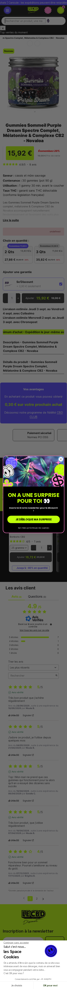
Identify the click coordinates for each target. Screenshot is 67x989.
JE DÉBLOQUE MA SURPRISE (33, 519)
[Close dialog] (60, 459)
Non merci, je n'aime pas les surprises (33, 528)
